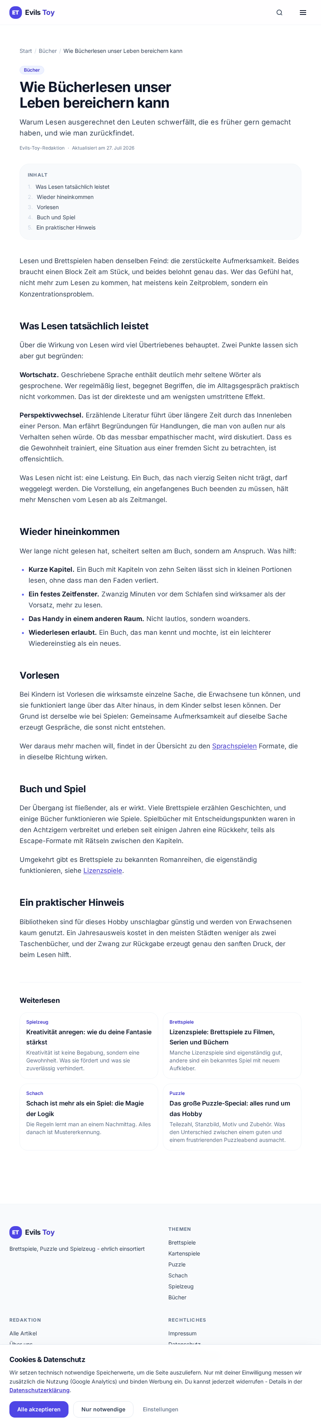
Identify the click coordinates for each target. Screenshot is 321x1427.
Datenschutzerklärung (39, 1390)
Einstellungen (160, 1409)
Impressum (182, 1333)
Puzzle (177, 1264)
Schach (178, 1275)
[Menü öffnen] (303, 12)
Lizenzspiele (102, 870)
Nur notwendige (103, 1409)
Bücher (48, 50)
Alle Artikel (23, 1333)
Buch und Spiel (51, 217)
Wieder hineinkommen (61, 196)
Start (26, 50)
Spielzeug (181, 1286)
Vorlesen (43, 207)
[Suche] (279, 12)
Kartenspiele (184, 1253)
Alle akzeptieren (39, 1409)
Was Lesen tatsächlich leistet (69, 186)
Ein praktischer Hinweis (62, 227)
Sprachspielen (234, 746)
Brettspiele (182, 1242)
